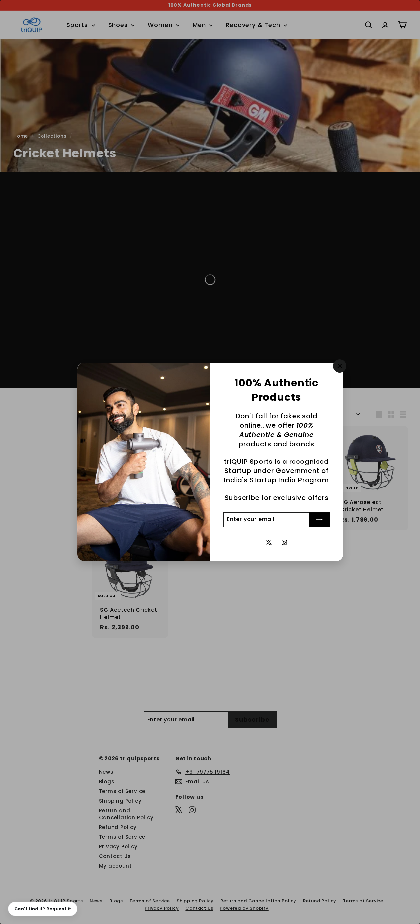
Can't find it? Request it (42, 909)
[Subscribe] (319, 519)
